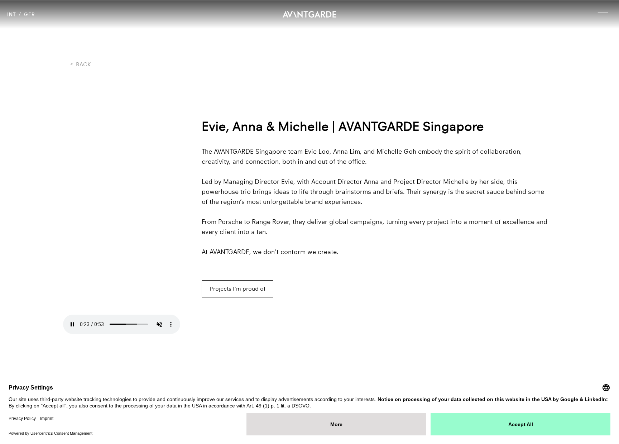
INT (11, 14)
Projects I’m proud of (237, 288)
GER (29, 14)
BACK (80, 64)
